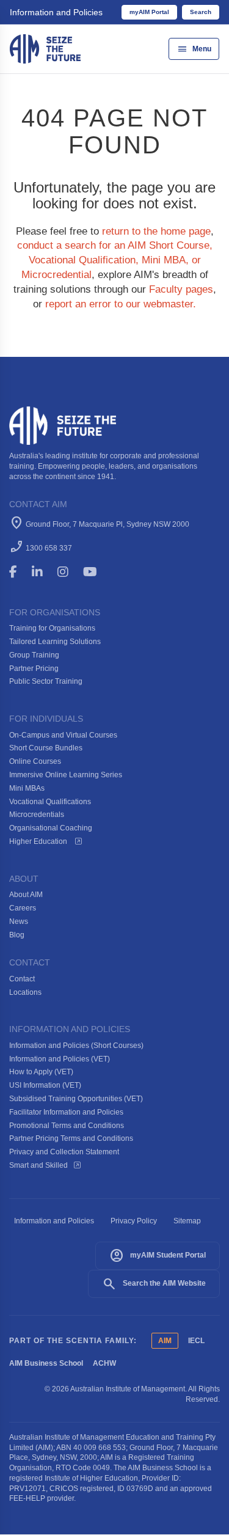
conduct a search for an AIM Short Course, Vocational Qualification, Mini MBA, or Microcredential (115, 260)
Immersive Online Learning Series (65, 775)
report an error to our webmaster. (120, 304)
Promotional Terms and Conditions (66, 1125)
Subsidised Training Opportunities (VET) (76, 1098)
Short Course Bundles (45, 748)
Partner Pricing (34, 668)
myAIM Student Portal (157, 1255)
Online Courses (35, 761)
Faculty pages (181, 289)
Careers (22, 908)
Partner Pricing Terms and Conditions (71, 1138)
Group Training (34, 655)
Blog (16, 935)
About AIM (26, 894)
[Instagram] (68, 572)
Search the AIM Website (154, 1283)
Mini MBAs (27, 788)
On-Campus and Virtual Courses (63, 735)
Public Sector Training (45, 681)
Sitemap (187, 1221)
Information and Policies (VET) (59, 1059)
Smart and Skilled (38, 1165)
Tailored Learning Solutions (55, 641)
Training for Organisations (52, 628)
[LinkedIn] (43, 572)
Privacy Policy (134, 1221)
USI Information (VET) (45, 1085)
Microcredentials (36, 814)
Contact (22, 979)
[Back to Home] (45, 48)
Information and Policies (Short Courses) (76, 1045)
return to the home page (156, 231)
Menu (193, 49)
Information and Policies (56, 12)
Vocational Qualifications (50, 801)
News (18, 921)
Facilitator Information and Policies (66, 1112)
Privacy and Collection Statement (64, 1152)
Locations (25, 992)
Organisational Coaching (50, 828)
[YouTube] (98, 572)
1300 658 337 (49, 548)
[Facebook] (18, 572)
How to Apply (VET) (41, 1072)
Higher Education (39, 841)
